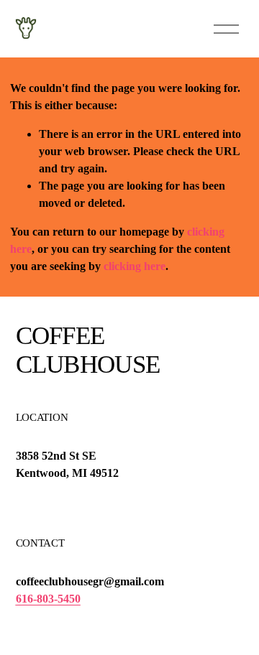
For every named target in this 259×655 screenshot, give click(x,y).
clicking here (134, 266)
